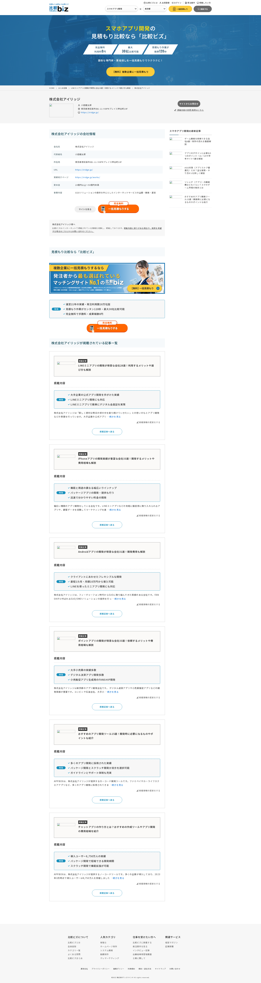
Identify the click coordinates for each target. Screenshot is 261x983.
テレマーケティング (109, 958)
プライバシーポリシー (101, 968)
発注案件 (191, 2)
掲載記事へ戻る (107, 431)
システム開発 (106, 950)
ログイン (177, 2)
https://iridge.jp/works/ (87, 177)
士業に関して (139, 958)
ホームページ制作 (108, 946)
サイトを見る (85, 209)
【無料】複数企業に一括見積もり (130, 71)
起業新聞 (169, 946)
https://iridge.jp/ (90, 112)
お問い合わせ (174, 968)
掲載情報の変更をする (149, 422)
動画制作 (104, 954)
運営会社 (84, 968)
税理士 (103, 942)
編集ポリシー (118, 968)
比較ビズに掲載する (142, 942)
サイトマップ (160, 968)
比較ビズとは (152, 2)
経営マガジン (171, 942)
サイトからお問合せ (188, 103)
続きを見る (115, 416)
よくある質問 (74, 954)
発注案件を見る (140, 946)
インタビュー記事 (141, 950)
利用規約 (131, 968)
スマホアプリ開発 (114, 8)
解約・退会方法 (145, 968)
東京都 (148, 8)
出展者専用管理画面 (142, 954)
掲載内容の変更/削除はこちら (190, 110)
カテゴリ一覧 (74, 950)
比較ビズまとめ (75, 958)
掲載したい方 (205, 2)
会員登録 (165, 2)
